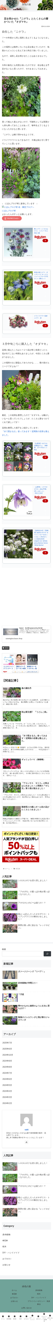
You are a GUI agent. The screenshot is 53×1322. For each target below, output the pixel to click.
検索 (4, 949)
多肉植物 (38, 1290)
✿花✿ (7, 648)
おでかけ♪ (14, 1298)
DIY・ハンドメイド (38, 1298)
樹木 (39, 1294)
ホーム (14, 1290)
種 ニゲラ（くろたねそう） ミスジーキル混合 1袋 (41, 231)
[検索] (47, 953)
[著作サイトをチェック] (26, 1142)
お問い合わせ (26, 1308)
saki (26, 1130)
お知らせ (14, 1301)
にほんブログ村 (9, 211)
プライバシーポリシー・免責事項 (39, 1302)
